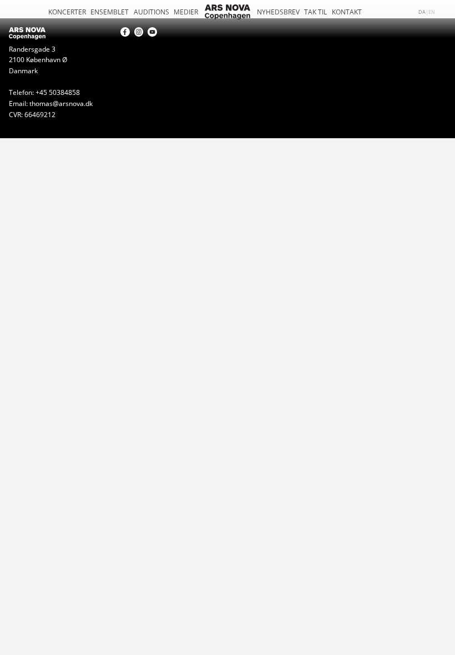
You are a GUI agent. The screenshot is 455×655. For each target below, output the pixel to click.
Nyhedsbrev (278, 11)
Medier (186, 11)
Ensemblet (109, 11)
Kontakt (347, 11)
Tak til (315, 11)
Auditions (151, 11)
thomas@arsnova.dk (61, 103)
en (431, 11)
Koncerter (67, 11)
